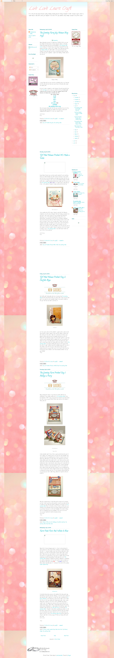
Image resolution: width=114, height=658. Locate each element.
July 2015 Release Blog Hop (48, 122)
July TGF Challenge (52, 522)
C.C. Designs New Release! (81, 193)
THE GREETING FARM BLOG (55, 106)
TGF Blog (44, 90)
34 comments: (61, 118)
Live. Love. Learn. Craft (50, 8)
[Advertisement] (55, 137)
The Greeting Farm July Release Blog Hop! (78, 109)
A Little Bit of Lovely (33, 32)
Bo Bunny (44, 629)
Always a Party (45, 49)
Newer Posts (43, 635)
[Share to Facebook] (44, 120)
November (77, 99)
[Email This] (40, 120)
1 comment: (61, 361)
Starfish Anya (56, 365)
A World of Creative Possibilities (77, 172)
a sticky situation (76, 192)
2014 (74, 141)
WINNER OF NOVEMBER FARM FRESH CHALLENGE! (78, 203)
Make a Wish (55, 244)
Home (55, 635)
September (77, 101)
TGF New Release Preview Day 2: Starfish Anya (77, 118)
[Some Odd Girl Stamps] (78, 223)
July (75, 106)
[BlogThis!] (41, 120)
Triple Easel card (49, 523)
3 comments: (61, 240)
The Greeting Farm (57, 122)
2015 (74, 95)
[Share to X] (43, 120)
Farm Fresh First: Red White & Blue (54, 531)
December (77, 97)
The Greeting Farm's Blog (56, 613)
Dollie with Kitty (55, 607)
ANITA (55, 98)
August (76, 103)
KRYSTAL (53, 103)
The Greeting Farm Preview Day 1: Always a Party (78, 123)
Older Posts (66, 635)
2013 (74, 143)
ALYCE (54, 96)
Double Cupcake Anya (44, 564)
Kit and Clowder (76, 182)
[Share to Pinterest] (45, 120)
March (76, 134)
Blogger (69, 655)
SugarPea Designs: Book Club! (80, 175)
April (76, 132)
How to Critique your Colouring (81, 184)
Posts (31, 67)
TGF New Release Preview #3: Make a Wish (78, 113)
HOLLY (54, 99)
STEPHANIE (54, 105)
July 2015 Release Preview (48, 244)
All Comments (33, 70)
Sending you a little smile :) (78, 207)
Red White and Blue (61, 522)
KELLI (55, 101)
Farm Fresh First (58, 629)
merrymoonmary (60, 655)
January (76, 138)
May (76, 130)
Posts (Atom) (57, 639)
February (76, 136)
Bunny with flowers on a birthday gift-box (81, 210)
